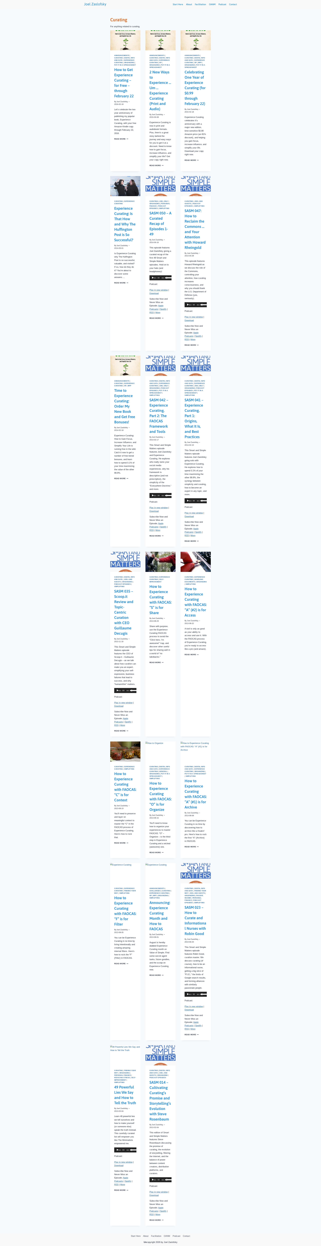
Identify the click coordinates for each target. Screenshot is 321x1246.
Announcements (121, 55)
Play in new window (158, 290)
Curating (118, 58)
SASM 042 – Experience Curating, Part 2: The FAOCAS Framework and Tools (158, 416)
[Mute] (166, 278)
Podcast (222, 4)
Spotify (163, 309)
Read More (121, 139)
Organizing (129, 63)
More (157, 312)
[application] (160, 277)
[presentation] (125, 40)
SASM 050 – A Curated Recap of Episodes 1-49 (160, 223)
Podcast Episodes (122, 584)
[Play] (152, 278)
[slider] (168, 277)
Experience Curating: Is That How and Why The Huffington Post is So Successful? (125, 224)
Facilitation (200, 4)
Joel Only (163, 201)
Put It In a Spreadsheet (125, 65)
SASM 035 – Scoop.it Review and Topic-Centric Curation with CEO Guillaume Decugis (123, 612)
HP (160, 63)
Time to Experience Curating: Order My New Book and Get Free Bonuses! (124, 406)
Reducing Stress (122, 1078)
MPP (200, 63)
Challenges (155, 891)
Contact (233, 4)
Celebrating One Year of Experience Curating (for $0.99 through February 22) (195, 88)
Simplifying (164, 208)
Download (154, 293)
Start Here (178, 4)
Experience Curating (159, 893)
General (163, 771)
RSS (151, 312)
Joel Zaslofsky (122, 102)
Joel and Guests (197, 893)
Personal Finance (122, 1075)
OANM (212, 4)
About (189, 4)
